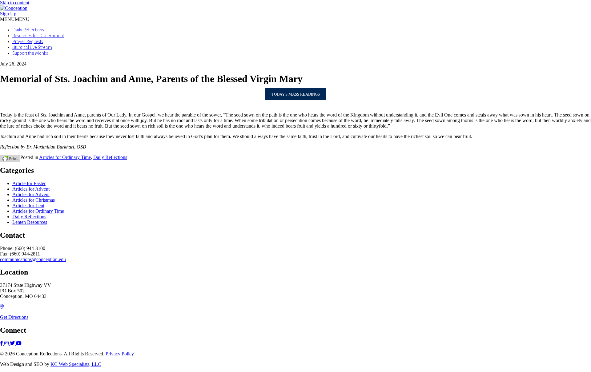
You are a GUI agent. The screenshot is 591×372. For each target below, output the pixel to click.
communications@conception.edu (33, 259)
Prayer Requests (27, 41)
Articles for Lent (28, 205)
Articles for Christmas (33, 200)
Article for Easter (29, 183)
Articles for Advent (31, 189)
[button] (15, 19)
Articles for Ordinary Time (65, 157)
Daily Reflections (28, 29)
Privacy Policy (120, 353)
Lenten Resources (29, 222)
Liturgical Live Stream (32, 47)
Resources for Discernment (38, 35)
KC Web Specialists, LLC (75, 364)
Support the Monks (30, 53)
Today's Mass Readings (295, 94)
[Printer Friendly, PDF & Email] (10, 158)
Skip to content (14, 2)
